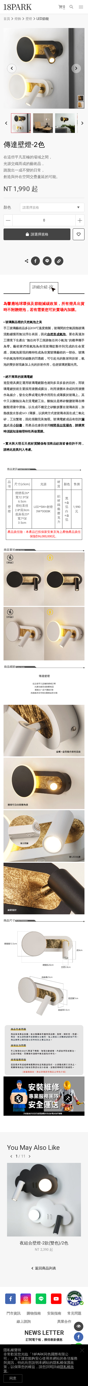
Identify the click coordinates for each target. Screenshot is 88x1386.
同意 (12, 1378)
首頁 (7, 19)
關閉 (82, 1350)
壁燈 (29, 19)
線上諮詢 (24, 1321)
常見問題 (74, 1313)
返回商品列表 (45, 1268)
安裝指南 (54, 1313)
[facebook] (78, 1337)
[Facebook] (10, 1298)
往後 (29, 1156)
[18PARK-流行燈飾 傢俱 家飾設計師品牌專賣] (18, 7)
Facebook (35, 261)
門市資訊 (14, 1313)
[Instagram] (25, 1298)
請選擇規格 (31, 207)
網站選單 (80, 7)
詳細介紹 (39, 287)
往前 (11, 1156)
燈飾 (18, 19)
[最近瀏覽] (78, 1326)
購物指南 (34, 1313)
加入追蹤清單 (78, 234)
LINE (47, 261)
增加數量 (79, 220)
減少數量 (8, 220)
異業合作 (64, 1321)
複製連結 (58, 261)
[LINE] (41, 1298)
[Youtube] (56, 1298)
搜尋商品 (72, 7)
